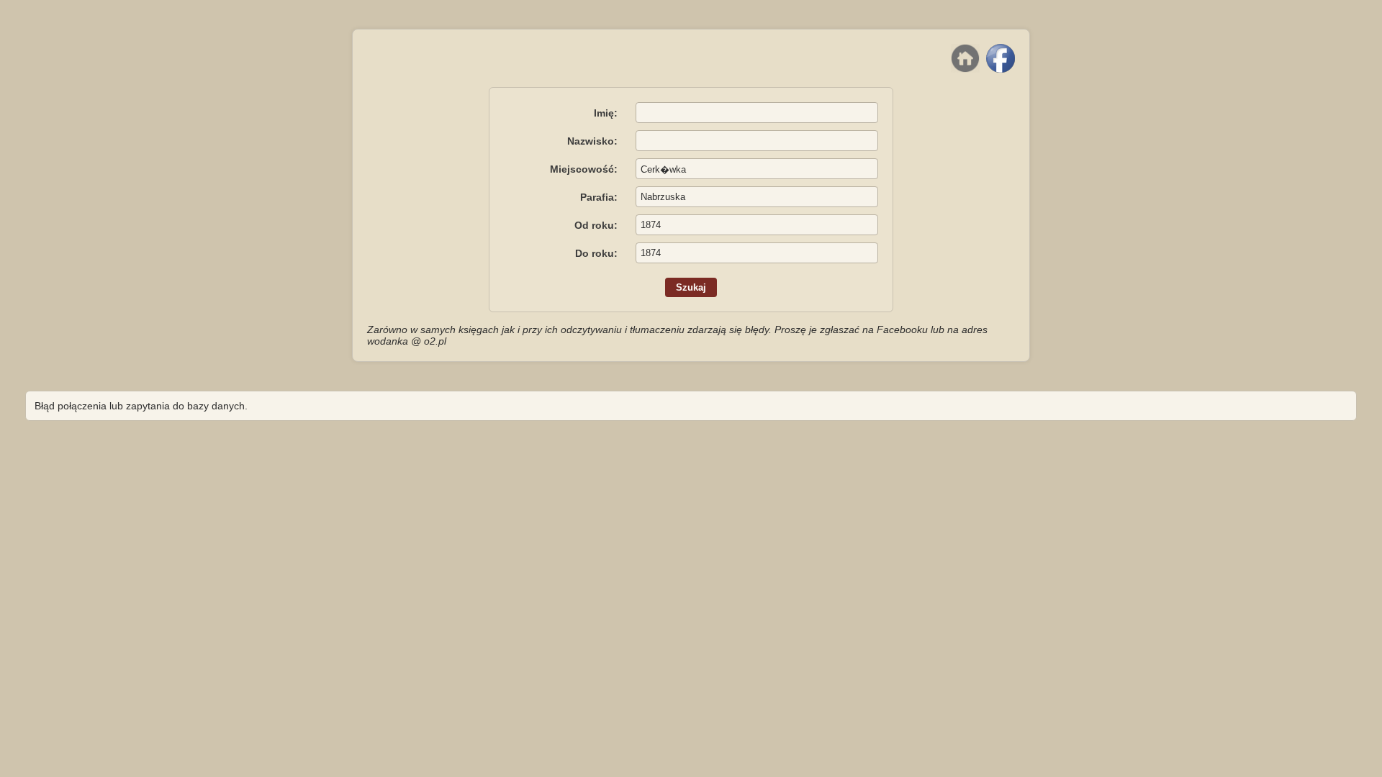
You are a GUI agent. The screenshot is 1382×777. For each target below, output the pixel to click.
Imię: (606, 113)
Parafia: (599, 197)
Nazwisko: (592, 141)
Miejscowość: (584, 169)
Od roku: (596, 225)
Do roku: (596, 253)
